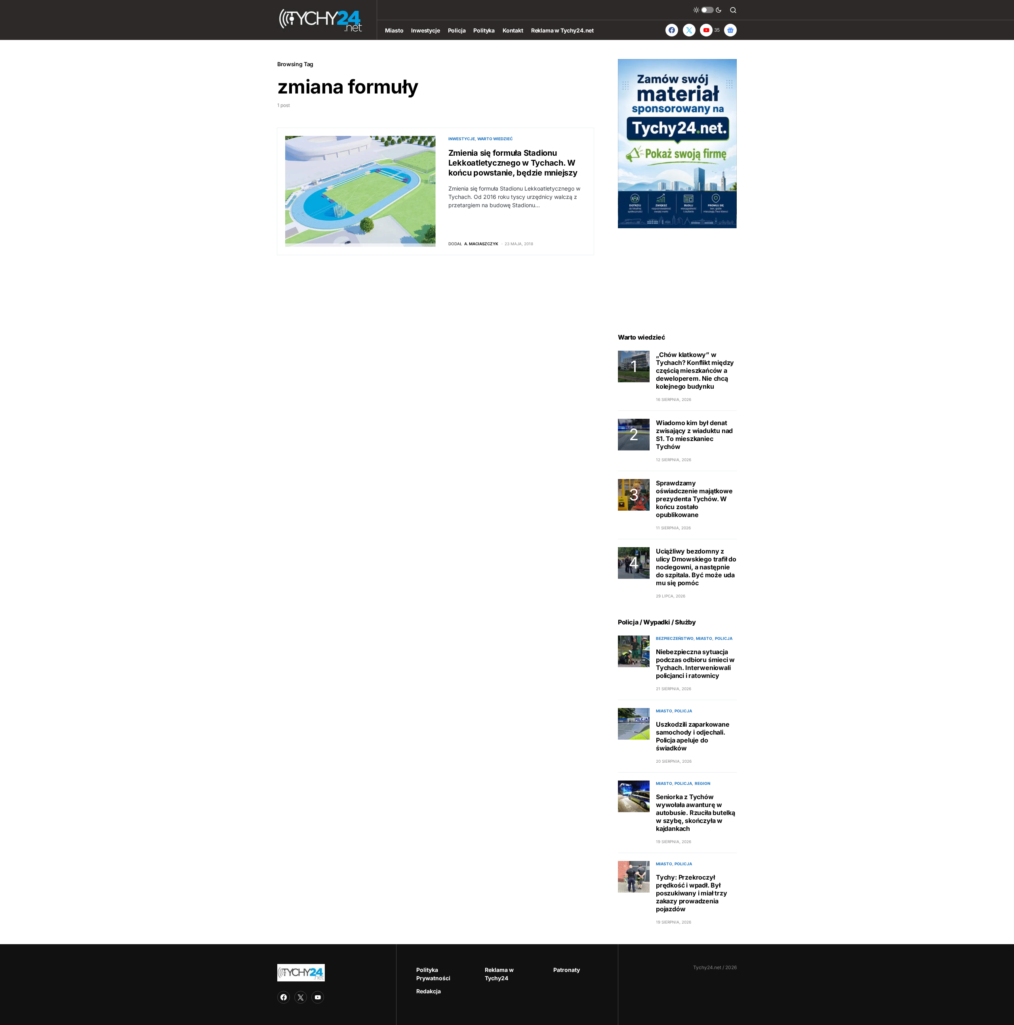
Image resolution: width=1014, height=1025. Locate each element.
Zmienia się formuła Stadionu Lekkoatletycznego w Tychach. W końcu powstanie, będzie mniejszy (513, 163)
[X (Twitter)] (689, 30)
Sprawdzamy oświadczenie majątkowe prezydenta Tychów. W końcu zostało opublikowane (694, 499)
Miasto (704, 638)
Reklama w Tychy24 (499, 973)
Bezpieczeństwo (675, 638)
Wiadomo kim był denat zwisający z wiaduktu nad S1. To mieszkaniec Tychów (694, 434)
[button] (707, 10)
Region (702, 783)
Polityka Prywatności (433, 973)
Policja (723, 638)
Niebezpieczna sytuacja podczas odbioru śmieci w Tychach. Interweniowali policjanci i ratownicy (695, 664)
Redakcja (428, 991)
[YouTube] (317, 997)
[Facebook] (671, 30)
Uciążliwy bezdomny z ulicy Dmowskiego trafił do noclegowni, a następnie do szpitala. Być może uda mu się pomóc (696, 567)
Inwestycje (461, 138)
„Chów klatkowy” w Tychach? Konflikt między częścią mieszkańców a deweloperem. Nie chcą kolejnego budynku (695, 370)
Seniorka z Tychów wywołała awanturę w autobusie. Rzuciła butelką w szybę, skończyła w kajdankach (695, 812)
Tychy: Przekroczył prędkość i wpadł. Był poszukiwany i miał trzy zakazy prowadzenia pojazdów (691, 893)
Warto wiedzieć (495, 138)
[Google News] (730, 30)
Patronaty (566, 969)
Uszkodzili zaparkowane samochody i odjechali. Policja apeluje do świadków (693, 736)
